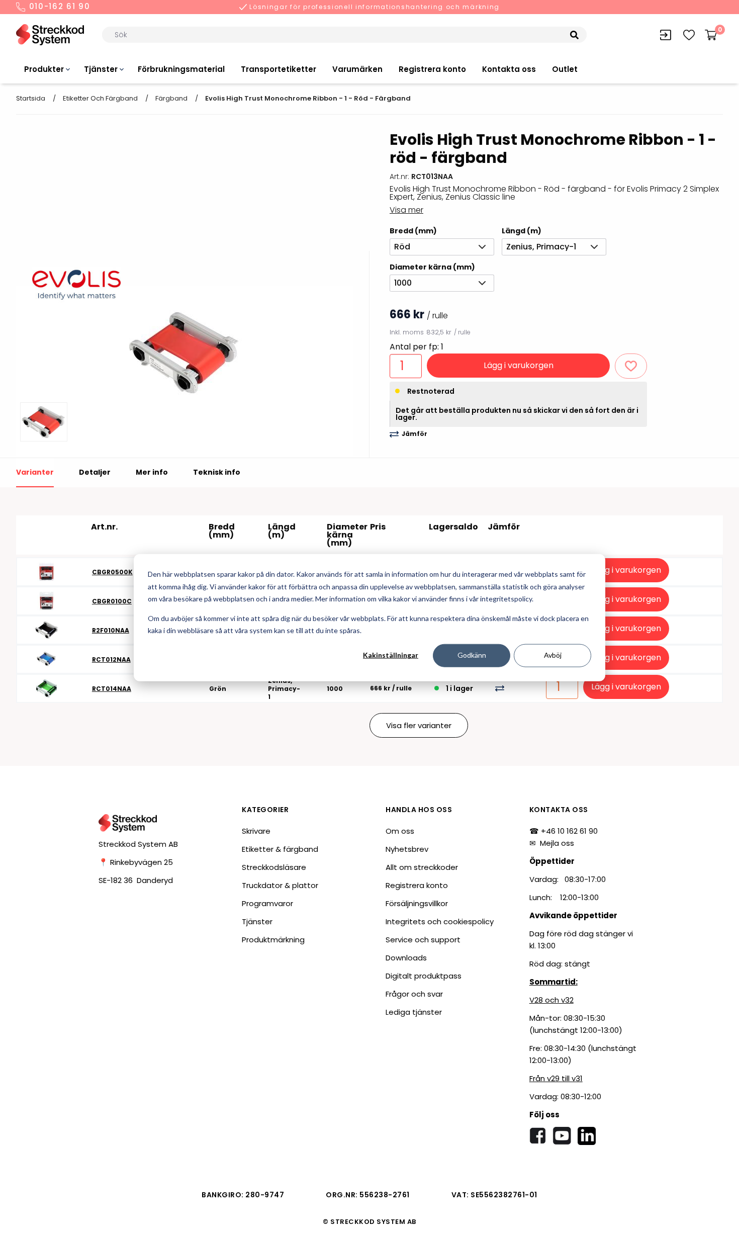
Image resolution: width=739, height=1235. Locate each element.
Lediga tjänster (414, 1012)
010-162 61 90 (58, 7)
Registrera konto (432, 69)
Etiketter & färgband (280, 849)
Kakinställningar (390, 655)
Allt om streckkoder (422, 867)
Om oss (400, 831)
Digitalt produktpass (423, 976)
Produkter (44, 69)
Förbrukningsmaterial (181, 69)
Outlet (565, 69)
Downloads (406, 957)
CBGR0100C (112, 601)
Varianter (35, 472)
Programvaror (267, 903)
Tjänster (101, 69)
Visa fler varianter (418, 725)
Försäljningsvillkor (417, 903)
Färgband (171, 98)
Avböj (553, 655)
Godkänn (471, 655)
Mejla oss (557, 843)
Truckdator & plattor (280, 885)
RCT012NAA (111, 659)
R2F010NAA (110, 630)
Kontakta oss (509, 69)
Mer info (152, 472)
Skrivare (256, 831)
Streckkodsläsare (274, 867)
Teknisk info (216, 472)
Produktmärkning (273, 939)
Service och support (423, 939)
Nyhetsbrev (407, 849)
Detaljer (95, 472)
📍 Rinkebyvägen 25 (136, 862)
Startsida (30, 98)
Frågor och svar (414, 994)
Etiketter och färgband (100, 98)
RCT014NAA (111, 688)
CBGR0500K (112, 572)
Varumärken (357, 69)
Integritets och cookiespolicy (440, 921)
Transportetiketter (278, 69)
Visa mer (406, 210)
